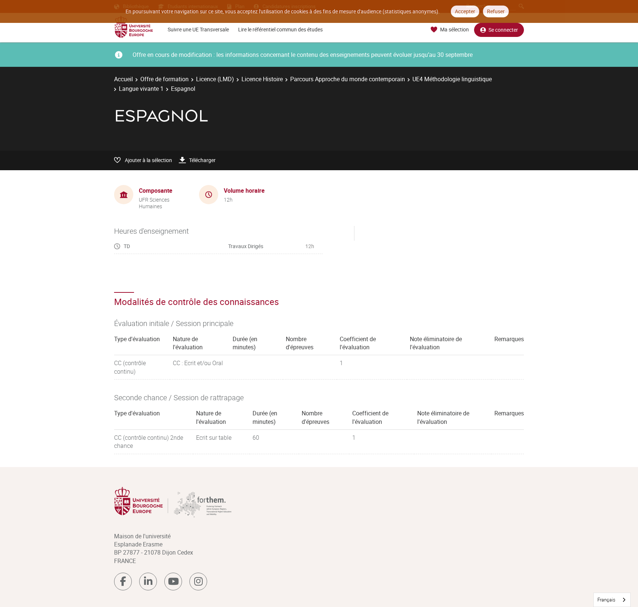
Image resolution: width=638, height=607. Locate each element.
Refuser (496, 11)
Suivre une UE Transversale (198, 29)
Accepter (465, 11)
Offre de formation (164, 79)
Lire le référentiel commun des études (280, 29)
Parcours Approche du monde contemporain (347, 79)
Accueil (123, 79)
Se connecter (503, 29)
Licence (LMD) (215, 79)
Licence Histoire (262, 79)
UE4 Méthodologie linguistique (452, 79)
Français (606, 599)
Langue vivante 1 (141, 89)
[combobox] (612, 600)
